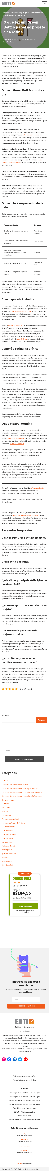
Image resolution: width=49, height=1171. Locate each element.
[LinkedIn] (15, 1059)
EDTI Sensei (6, 808)
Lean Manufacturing (9, 834)
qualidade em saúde (9, 853)
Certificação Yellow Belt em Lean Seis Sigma (24, 1093)
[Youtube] (26, 1059)
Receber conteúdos (26, 1006)
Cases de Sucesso (8, 800)
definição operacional (29, 135)
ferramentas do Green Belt (21, 311)
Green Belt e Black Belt (16, 438)
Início (16, 13)
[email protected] (27, 1163)
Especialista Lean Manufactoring (24, 1108)
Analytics (5, 781)
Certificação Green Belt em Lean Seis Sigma (24, 1097)
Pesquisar (5, 716)
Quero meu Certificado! (24, 759)
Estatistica (5, 811)
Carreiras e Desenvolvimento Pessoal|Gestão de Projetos (22, 792)
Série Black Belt (7, 865)
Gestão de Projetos (8, 827)
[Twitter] (20, 1059)
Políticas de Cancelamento (24, 1027)
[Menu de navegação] (44, 3)
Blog (20, 13)
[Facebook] (9, 1059)
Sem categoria (7, 861)
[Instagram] (4, 1059)
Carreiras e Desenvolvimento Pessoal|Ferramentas (20, 788)
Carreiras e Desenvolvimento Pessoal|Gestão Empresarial (22, 796)
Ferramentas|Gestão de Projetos (13, 823)
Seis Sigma (5, 857)
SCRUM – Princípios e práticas (24, 1112)
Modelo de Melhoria (15, 325)
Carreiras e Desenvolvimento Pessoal (15, 785)
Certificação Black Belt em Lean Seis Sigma (24, 1100)
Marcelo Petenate (27, 39)
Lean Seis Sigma (8, 42)
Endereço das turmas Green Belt (24, 1076)
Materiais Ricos (7, 842)
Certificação (6, 804)
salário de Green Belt (17, 444)
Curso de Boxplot (24, 1116)
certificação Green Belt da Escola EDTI (26, 515)
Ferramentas (6, 815)
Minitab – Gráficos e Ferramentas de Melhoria (24, 1120)
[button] (25, 874)
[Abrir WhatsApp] (5, 1165)
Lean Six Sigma (22, 339)
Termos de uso (24, 1031)
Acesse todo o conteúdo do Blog (24, 1080)
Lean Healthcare (7, 830)
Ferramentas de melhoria (10, 819)
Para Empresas (7, 850)
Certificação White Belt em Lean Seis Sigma (24, 1104)
